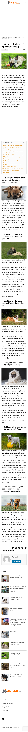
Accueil (2, 37)
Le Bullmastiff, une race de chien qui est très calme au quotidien (13, 152)
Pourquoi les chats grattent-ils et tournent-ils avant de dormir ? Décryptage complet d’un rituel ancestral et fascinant (18, 622)
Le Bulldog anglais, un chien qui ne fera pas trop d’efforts (13, 165)
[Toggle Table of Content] (23, 143)
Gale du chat (13, 631)
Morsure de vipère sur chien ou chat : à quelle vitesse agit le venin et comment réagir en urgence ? (18, 589)
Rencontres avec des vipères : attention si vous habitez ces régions (17, 665)
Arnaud (15, 557)
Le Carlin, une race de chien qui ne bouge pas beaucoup (13, 162)
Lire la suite (16, 561)
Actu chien (8, 37)
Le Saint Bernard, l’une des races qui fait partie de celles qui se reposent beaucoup (13, 157)
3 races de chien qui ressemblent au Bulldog (16, 654)
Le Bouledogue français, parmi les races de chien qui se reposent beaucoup (13, 147)
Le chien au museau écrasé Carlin (11, 386)
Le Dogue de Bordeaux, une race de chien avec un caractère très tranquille (13, 170)
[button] (2, 2)
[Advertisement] (14, 20)
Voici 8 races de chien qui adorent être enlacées (16, 675)
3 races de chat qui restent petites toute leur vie (17, 643)
